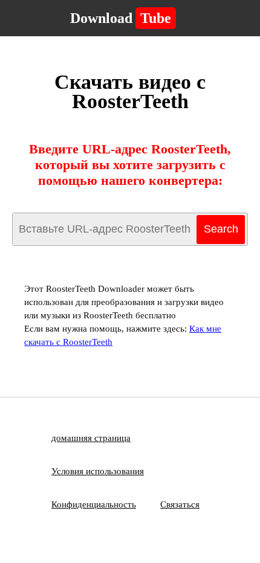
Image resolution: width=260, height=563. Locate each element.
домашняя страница (91, 438)
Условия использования (97, 471)
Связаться (180, 504)
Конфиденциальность (93, 504)
